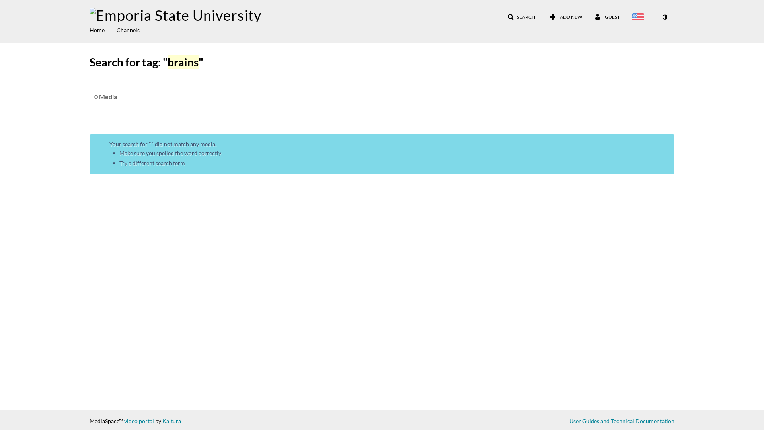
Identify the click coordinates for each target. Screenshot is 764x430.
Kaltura (171, 421)
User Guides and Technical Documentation (621, 421)
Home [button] (97, 30)
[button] (521, 17)
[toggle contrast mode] (664, 17)
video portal (139, 421)
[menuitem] (103, 29)
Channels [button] (128, 30)
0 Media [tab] (105, 96)
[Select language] (640, 17)
